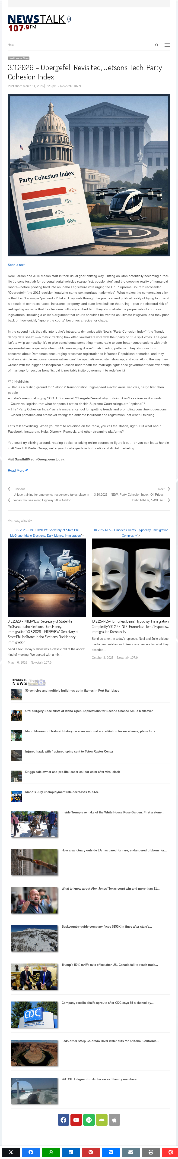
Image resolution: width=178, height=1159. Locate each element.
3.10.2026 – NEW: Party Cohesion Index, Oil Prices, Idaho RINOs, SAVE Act (129, 497)
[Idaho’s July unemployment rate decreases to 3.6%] (16, 801)
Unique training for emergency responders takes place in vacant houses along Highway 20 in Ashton (51, 497)
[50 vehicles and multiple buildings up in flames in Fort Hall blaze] (16, 699)
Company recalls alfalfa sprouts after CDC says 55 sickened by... (108, 1003)
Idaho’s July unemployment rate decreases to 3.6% (62, 792)
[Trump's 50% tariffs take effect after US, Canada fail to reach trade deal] (34, 988)
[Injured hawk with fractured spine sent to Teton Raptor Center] (16, 760)
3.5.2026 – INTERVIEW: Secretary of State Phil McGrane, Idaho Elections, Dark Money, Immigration (40, 626)
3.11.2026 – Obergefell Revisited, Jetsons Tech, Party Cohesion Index (85, 71)
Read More (16, 470)
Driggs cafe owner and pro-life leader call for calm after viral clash (72, 772)
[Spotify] (89, 1120)
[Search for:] (135, 45)
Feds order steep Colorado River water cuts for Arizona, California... (110, 1041)
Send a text (16, 265)
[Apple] (114, 1120)
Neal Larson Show (19, 58)
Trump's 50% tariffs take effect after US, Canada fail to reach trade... (110, 965)
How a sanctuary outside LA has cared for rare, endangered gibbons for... (114, 850)
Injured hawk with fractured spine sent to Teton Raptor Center (69, 751)
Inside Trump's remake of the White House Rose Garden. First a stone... (113, 812)
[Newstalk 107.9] (39, 23)
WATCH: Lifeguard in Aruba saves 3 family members (99, 1079)
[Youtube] (76, 1120)
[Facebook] (63, 1120)
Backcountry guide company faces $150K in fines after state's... (107, 926)
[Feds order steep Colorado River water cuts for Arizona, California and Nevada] (34, 1065)
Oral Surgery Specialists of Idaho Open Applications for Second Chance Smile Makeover (89, 711)
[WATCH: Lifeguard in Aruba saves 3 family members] (34, 1103)
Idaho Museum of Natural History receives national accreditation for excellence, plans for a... (91, 731)
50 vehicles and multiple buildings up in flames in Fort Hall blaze (72, 690)
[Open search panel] (157, 45)
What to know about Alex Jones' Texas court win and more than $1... (111, 888)
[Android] (102, 1120)
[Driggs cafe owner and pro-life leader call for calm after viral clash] (16, 780)
